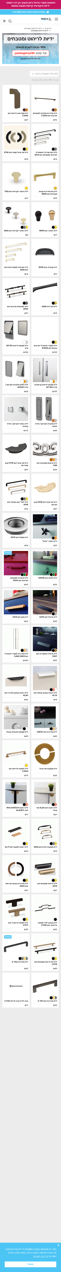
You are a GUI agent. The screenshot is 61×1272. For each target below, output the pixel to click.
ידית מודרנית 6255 (49, 306)
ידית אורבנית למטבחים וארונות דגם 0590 (19, 579)
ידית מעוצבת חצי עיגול (48, 768)
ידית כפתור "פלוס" (49, 541)
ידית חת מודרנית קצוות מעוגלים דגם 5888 (48, 192)
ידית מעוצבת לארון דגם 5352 (45, 847)
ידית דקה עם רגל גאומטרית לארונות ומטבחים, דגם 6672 (45, 153)
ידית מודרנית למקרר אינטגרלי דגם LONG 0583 (16, 655)
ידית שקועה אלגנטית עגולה (17, 732)
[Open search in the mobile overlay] (10, 21)
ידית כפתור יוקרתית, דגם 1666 (16, 231)
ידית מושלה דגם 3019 (19, 537)
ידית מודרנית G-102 (20, 962)
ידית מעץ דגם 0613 (20, 617)
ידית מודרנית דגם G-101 (47, 1001)
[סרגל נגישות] (50, 19)
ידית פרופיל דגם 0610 (48, 617)
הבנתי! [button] (31, 1264)
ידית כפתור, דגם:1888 (48, 231)
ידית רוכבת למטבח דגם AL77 (16, 847)
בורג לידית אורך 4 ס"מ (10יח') (16, 1001)
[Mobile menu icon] (56, 19)
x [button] (58, 1244)
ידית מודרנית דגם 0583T (47, 732)
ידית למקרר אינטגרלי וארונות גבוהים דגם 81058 (45, 346)
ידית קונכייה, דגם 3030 (47, 267)
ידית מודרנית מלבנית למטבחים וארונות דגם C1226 (45, 114)
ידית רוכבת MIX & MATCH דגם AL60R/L (17, 809)
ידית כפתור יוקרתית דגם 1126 (16, 191)
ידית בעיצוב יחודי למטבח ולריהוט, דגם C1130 (47, 924)
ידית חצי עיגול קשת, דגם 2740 (16, 152)
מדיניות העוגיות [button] (40, 1256)
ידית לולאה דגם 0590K (47, 578)
